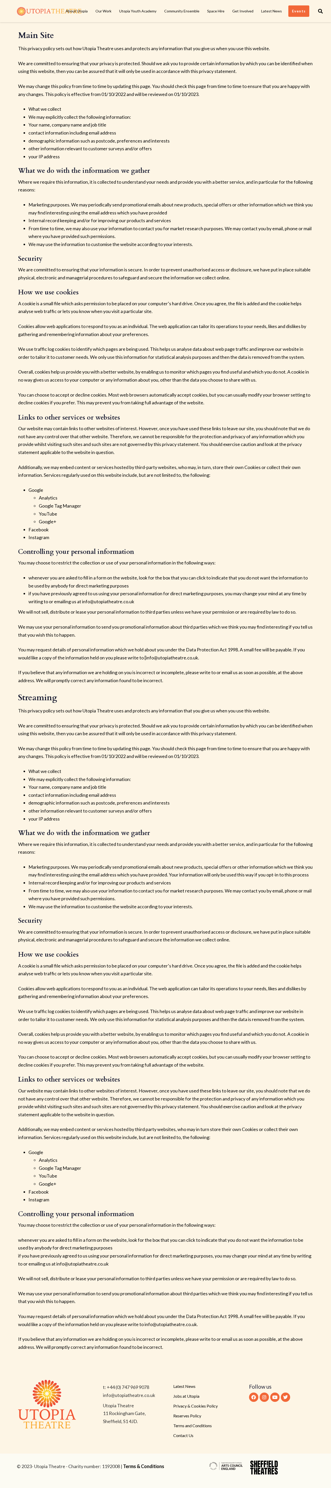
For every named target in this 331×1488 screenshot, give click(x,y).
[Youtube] (275, 1397)
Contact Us (183, 1435)
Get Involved (242, 11)
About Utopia (77, 11)
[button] (320, 11)
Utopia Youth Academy (137, 11)
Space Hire (215, 11)
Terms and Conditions (192, 1425)
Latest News (271, 11)
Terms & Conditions (143, 1466)
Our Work (103, 11)
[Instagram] (264, 1397)
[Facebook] (253, 1397)
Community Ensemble (181, 11)
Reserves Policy (187, 1415)
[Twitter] (285, 1397)
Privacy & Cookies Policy (195, 1405)
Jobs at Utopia (186, 1396)
